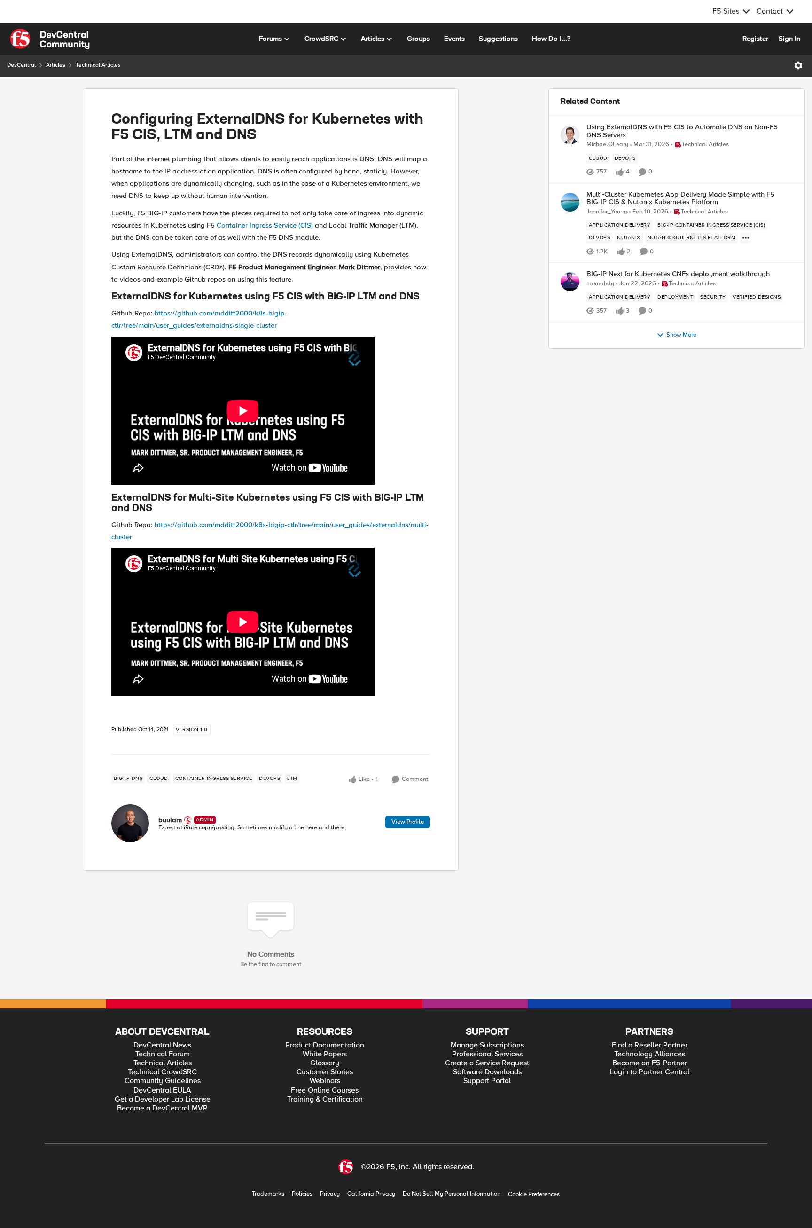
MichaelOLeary (607, 144)
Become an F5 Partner (649, 1063)
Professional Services (487, 1054)
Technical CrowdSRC (162, 1072)
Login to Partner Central (649, 1072)
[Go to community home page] (50, 39)
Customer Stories (325, 1072)
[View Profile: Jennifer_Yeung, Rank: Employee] (570, 202)
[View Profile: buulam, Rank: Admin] (130, 823)
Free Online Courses (325, 1090)
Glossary (324, 1063)
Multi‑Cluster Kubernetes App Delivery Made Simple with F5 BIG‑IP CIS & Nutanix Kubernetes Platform (680, 198)
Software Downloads (487, 1072)
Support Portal (487, 1081)
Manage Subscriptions (487, 1045)
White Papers (325, 1054)
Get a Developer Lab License (163, 1099)
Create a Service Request (487, 1063)
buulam (170, 820)
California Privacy (371, 1193)
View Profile (407, 822)
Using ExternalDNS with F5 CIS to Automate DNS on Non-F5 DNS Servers (682, 131)
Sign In (789, 38)
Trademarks (268, 1193)
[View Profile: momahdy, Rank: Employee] (570, 281)
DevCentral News (162, 1045)
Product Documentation (324, 1045)
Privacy (330, 1193)
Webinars (325, 1081)
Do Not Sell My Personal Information (451, 1193)
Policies (302, 1193)
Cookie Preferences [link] (534, 1194)
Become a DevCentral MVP (162, 1108)
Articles (55, 65)
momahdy (600, 283)
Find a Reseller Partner (649, 1045)
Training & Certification (325, 1099)
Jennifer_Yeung (606, 211)
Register (755, 38)
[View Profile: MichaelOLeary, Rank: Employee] (570, 135)
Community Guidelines (163, 1081)
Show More (681, 334)
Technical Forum (162, 1054)
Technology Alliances (649, 1054)
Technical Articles (98, 65)
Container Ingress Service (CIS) (265, 225)
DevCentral (21, 65)
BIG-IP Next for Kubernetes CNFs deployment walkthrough (678, 274)
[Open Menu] (798, 65)
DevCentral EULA (162, 1090)
